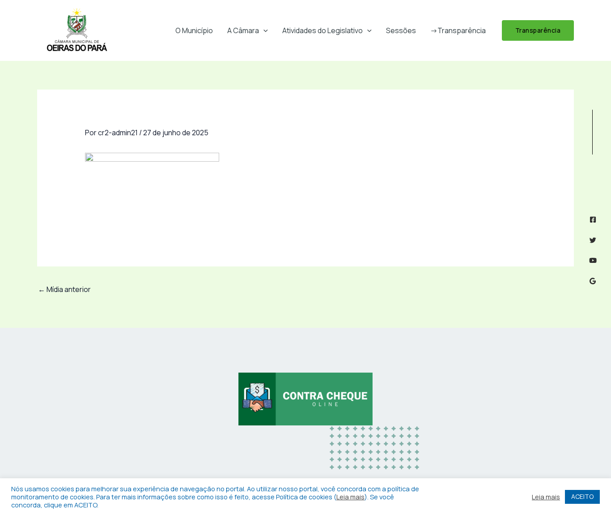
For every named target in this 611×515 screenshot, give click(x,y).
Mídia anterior (64, 289)
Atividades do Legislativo (322, 30)
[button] (263, 30)
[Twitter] (593, 240)
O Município (194, 30)
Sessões (401, 30)
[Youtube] (593, 260)
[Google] (593, 281)
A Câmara (243, 30)
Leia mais (350, 497)
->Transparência (458, 30)
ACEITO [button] (582, 496)
